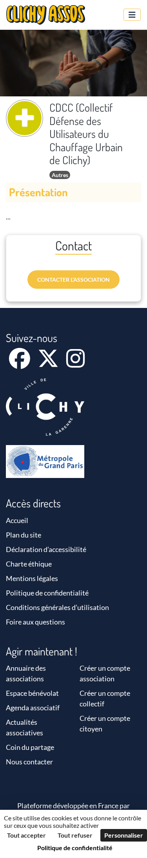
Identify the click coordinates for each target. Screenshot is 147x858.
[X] (48, 363)
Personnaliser (123, 835)
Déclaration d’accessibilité (46, 549)
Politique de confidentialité (47, 592)
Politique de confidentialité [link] (75, 847)
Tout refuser (75, 835)
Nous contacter (29, 761)
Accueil (17, 520)
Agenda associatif (33, 707)
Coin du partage (30, 747)
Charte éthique (29, 563)
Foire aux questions (35, 621)
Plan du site (23, 534)
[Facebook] (20, 363)
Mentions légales (32, 578)
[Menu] (132, 15)
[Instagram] (75, 363)
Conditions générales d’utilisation (57, 607)
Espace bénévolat (32, 693)
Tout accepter (26, 835)
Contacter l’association (73, 279)
